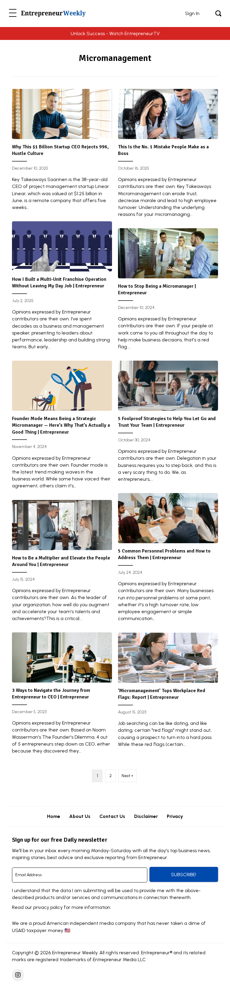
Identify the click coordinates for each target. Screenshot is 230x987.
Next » (127, 775)
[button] (12, 13)
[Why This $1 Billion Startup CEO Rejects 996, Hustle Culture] (62, 152)
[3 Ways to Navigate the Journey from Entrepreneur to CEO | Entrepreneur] (62, 695)
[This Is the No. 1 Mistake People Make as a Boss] (168, 155)
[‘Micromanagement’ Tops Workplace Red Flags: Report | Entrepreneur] (168, 692)
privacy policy (48, 907)
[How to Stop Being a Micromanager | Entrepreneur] (168, 291)
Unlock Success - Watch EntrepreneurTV (115, 33)
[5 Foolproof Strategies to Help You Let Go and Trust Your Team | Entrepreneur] (168, 424)
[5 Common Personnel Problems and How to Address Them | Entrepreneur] (168, 559)
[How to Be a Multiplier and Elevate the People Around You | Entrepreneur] (62, 563)
